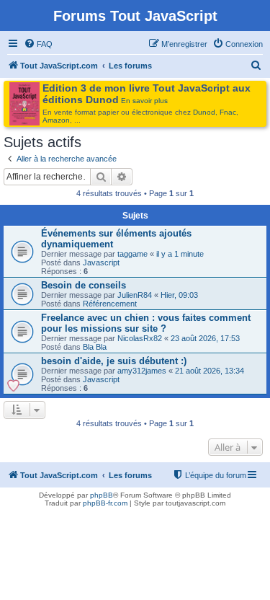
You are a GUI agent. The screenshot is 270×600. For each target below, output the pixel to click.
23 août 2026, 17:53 (205, 338)
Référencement (110, 303)
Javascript (101, 262)
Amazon (56, 120)
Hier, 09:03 (179, 295)
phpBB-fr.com (105, 503)
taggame (132, 254)
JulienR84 (134, 295)
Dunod (204, 112)
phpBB (101, 495)
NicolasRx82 (139, 338)
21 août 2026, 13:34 (209, 370)
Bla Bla (95, 347)
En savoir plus (144, 101)
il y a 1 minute (180, 254)
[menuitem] (38, 44)
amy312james (141, 370)
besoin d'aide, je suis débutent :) (113, 361)
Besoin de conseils (83, 285)
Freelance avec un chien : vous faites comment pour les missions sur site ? (146, 323)
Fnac (228, 112)
